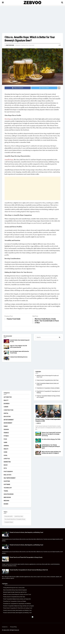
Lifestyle (7, 458)
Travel (6, 491)
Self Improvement (10, 478)
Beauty (6, 400)
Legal (5, 455)
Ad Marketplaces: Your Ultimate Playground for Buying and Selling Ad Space (51, 446)
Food (5, 439)
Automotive (8, 397)
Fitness (6, 436)
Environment (8, 423)
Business (6, 403)
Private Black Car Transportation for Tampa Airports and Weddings (17, 603)
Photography (8, 471)
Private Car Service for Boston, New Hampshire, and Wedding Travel (26, 532)
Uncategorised (9, 494)
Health (6, 449)
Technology (8, 487)
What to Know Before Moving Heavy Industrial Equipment (15, 590)
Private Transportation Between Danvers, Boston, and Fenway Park (17, 599)
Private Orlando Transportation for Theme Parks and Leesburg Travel (17, 608)
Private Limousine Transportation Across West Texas (47, 380)
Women (6, 504)
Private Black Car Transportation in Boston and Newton (48, 388)
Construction (8, 410)
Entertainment (9, 419)
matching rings (19, 516)
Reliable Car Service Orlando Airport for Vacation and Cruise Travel (17, 594)
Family (6, 426)
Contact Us (4, 626)
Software (7, 484)
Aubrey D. (39, 423)
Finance (6, 432)
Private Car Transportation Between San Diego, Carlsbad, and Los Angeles (18, 605)
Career (6, 406)
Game (5, 442)
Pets (5, 468)
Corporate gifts (8, 516)
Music (6, 465)
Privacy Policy (13, 626)
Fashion (6, 429)
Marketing (7, 461)
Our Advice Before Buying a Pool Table (51, 439)
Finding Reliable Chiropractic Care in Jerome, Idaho (14, 587)
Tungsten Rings (9, 522)
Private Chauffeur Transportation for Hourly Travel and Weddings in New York (29, 570)
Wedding (6, 500)
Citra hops (8, 119)
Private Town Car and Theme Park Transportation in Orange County (26, 557)
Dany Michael (10, 45)
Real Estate (7, 474)
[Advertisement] (32, 18)
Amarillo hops (9, 159)
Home (5, 452)
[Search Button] (59, 337)
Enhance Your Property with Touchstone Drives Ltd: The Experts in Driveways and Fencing (51, 434)
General (18, 45)
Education (7, 416)
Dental (6, 413)
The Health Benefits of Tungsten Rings (15, 519)
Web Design (7, 497)
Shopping (7, 481)
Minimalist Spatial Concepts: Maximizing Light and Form (15, 592)
